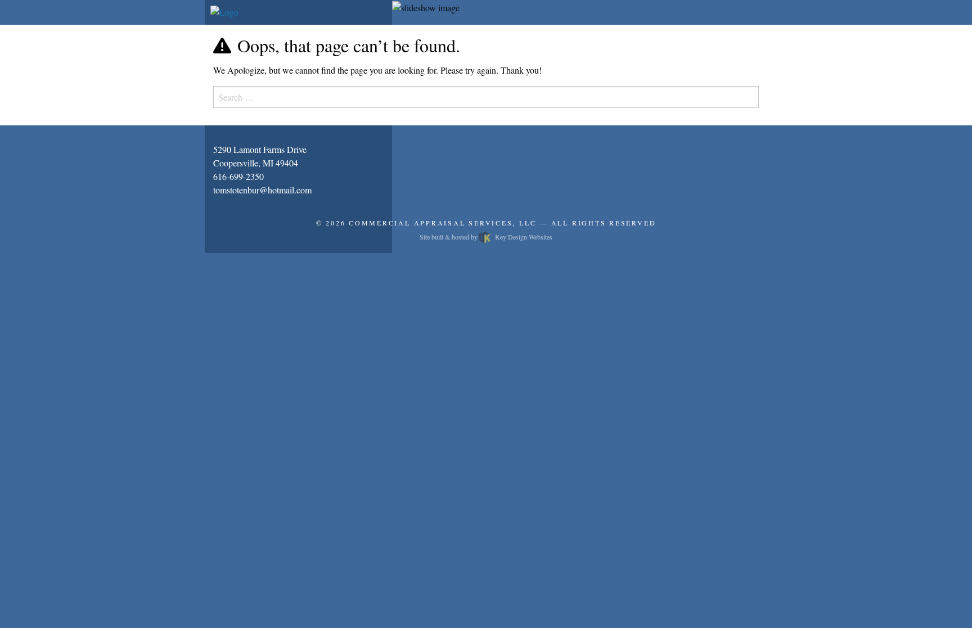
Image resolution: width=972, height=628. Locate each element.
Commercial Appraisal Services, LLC (442, 222)
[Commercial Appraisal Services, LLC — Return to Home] (224, 11)
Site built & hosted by (486, 236)
